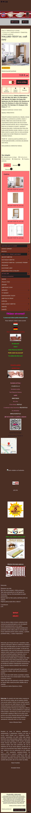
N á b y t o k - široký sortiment (11, 254)
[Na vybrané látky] (15, 517)
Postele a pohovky (8, 276)
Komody (4, 284)
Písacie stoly (6, 282)
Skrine (4, 279)
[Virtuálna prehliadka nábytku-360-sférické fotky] (15, 533)
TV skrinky (5, 293)
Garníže (4, 309)
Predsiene (5, 265)
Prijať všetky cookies (19, 810)
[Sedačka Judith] (15, 378)
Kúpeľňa (4, 301)
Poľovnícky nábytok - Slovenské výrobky (15, 262)
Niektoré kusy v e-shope (10, 157)
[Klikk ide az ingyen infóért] (15, 576)
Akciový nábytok (7, 257)
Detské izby (17, 159)
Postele (4, 251)
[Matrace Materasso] (15, 558)
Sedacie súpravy (7, 248)
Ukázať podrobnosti (6, 809)
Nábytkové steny (7, 287)
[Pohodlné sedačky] (15, 18)
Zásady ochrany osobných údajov (17, 805)
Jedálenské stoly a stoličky (10, 271)
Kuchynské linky (7, 268)
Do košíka (23, 82)
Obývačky (5, 290)
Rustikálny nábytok (8, 260)
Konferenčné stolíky (8, 295)
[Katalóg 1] (15, 340)
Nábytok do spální (7, 298)
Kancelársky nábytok (8, 304)
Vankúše (4, 306)
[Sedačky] (15, 467)
